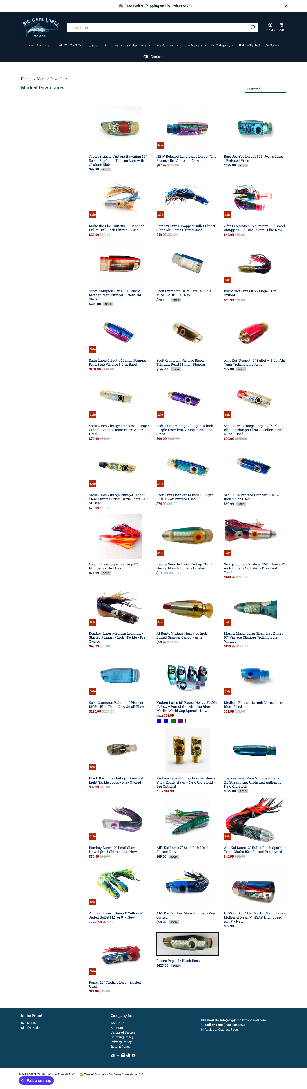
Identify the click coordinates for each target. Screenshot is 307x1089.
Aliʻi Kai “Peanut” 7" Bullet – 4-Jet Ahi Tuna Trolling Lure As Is (254, 362)
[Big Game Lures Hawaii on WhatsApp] (128, 1056)
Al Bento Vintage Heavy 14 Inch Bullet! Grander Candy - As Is (181, 635)
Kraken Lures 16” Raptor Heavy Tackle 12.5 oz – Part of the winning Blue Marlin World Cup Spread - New (186, 706)
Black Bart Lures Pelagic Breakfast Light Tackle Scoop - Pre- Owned (116, 780)
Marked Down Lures (53, 78)
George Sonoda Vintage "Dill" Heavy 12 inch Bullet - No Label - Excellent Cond (254, 568)
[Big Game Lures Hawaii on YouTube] (133, 1056)
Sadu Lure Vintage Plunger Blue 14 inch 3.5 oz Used (251, 497)
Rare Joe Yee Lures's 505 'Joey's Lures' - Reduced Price (254, 158)
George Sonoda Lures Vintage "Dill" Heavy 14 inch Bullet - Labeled (184, 566)
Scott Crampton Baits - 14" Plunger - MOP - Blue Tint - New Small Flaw (117, 704)
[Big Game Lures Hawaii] (40, 27)
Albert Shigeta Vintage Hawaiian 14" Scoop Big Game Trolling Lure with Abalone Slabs (118, 160)
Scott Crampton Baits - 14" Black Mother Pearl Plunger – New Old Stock (115, 295)
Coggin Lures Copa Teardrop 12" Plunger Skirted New (113, 566)
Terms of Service (123, 1032)
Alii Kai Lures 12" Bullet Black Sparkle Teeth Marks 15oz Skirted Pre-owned (254, 849)
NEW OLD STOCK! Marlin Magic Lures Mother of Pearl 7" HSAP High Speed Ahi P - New (254, 917)
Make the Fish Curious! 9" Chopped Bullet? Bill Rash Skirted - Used (117, 228)
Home (25, 78)
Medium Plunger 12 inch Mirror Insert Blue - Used (254, 704)
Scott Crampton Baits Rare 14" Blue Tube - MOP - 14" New (183, 293)
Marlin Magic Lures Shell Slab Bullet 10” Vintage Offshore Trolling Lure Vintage (253, 637)
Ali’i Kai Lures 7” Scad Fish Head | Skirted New (183, 849)
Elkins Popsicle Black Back (178, 960)
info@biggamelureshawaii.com (243, 1020)
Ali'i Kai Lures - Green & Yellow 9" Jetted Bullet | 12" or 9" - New (116, 915)
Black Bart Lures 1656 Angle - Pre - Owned (251, 293)
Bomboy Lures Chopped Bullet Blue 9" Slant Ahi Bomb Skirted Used (186, 228)
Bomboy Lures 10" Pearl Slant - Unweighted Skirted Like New (113, 849)
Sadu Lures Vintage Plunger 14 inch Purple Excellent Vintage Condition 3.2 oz (184, 429)
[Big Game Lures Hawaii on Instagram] (123, 1056)
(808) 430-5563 (234, 1025)
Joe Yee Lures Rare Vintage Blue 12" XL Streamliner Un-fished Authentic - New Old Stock (254, 782)
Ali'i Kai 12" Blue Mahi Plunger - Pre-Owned (186, 915)
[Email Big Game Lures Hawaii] (113, 1056)
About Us (117, 1023)
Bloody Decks (30, 1027)
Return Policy (121, 1046)
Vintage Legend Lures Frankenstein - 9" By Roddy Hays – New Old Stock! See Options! (186, 782)
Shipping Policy (122, 1037)
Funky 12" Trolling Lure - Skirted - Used (116, 984)
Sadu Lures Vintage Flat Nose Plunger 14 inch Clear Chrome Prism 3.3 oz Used (119, 429)
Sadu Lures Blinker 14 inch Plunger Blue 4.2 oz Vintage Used (184, 497)
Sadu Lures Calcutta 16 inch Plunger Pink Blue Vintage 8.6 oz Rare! (117, 362)
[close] (286, 6)
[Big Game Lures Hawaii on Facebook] (118, 1056)
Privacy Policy (121, 1042)
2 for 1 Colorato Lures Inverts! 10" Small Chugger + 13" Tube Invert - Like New (254, 228)
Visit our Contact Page (221, 1029)
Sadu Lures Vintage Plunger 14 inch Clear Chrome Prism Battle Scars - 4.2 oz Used (118, 499)
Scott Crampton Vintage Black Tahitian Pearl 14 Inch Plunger (180, 362)
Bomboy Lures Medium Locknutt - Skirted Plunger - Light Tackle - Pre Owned (117, 637)
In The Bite (29, 1023)
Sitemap (117, 1027)
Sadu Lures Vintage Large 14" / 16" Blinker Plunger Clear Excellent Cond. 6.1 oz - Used (254, 429)
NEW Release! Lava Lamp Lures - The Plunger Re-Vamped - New (186, 158)
